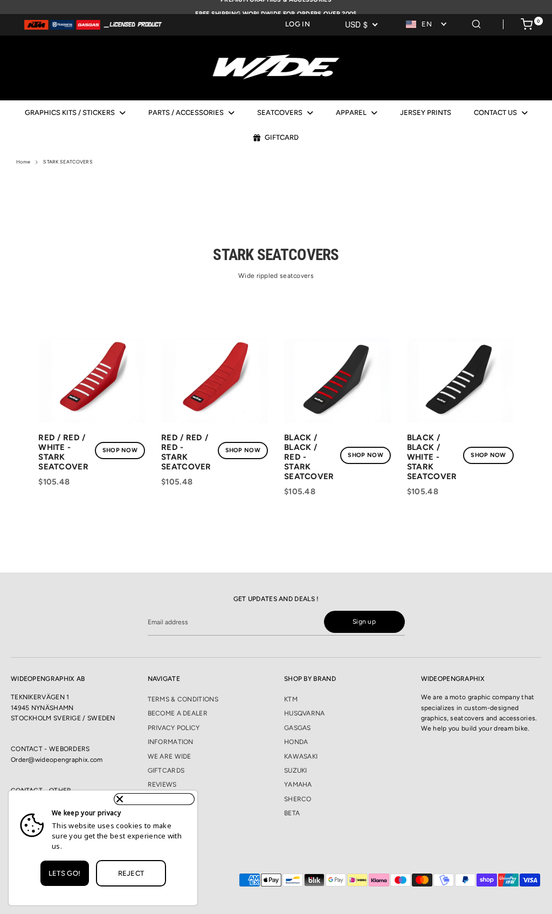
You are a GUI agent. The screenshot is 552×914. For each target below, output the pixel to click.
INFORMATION (171, 742)
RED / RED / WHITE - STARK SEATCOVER (63, 452)
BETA (292, 813)
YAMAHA (298, 784)
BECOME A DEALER (178, 713)
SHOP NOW (119, 450)
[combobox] (427, 25)
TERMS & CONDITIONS (183, 699)
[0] (527, 25)
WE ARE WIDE (169, 756)
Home (23, 162)
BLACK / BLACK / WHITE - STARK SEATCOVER (432, 457)
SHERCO (298, 799)
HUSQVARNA (304, 713)
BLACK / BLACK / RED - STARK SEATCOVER (309, 457)
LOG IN (297, 24)
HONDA (296, 742)
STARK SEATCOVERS (68, 162)
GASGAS (297, 728)
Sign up (364, 621)
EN (427, 24)
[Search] (476, 22)
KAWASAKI (301, 756)
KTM (291, 699)
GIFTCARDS (166, 770)
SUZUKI (295, 770)
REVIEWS (162, 784)
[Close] (154, 799)
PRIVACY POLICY (174, 728)
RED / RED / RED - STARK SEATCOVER (186, 452)
